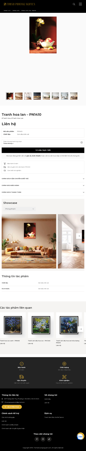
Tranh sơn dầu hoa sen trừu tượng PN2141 (67, 342)
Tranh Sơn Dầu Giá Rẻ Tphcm (54, 417)
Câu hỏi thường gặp (8, 417)
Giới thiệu (47, 399)
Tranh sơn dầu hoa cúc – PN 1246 (39, 341)
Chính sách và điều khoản (10, 425)
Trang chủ (7, 10)
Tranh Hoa (16, 10)
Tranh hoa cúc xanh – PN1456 (10, 341)
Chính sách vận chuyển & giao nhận (13, 428)
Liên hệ (46, 403)
